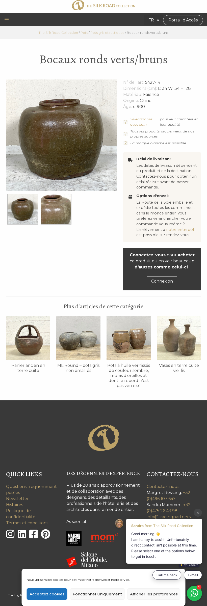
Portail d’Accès (183, 20)
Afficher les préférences (154, 594)
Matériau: (132, 94)
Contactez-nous (163, 486)
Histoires (14, 504)
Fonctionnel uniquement (97, 594)
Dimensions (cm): (140, 88)
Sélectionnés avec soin (141, 121)
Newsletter (17, 498)
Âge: (127, 106)
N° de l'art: (133, 82)
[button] (6, 19)
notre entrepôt (180, 229)
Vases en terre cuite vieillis (179, 368)
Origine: (131, 100)
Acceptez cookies (47, 594)
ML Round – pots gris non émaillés (78, 368)
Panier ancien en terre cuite (28, 368)
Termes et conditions (27, 522)
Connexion (162, 281)
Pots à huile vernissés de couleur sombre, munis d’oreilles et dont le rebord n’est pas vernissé (128, 375)
